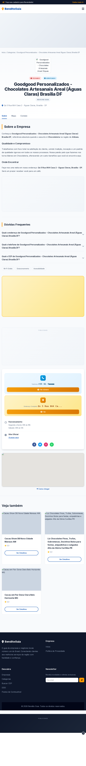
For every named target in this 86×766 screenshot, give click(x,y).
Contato (23, 116)
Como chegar (43, 489)
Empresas (6, 675)
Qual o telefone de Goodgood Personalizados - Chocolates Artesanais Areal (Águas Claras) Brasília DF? (41, 246)
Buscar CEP (7, 683)
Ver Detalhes (21, 553)
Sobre (4, 116)
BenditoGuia (13, 8)
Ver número (44, 390)
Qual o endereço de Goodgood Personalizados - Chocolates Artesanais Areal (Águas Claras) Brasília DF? (42, 234)
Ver (44, 412)
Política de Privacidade (55, 651)
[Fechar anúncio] (83, 733)
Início (4, 52)
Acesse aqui (14, 437)
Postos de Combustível (11, 692)
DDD (4, 688)
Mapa (13, 116)
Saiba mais (77, 2)
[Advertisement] (43, 30)
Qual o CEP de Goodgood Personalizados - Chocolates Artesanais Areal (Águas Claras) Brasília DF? (39, 258)
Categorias (11, 52)
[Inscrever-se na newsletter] (81, 680)
